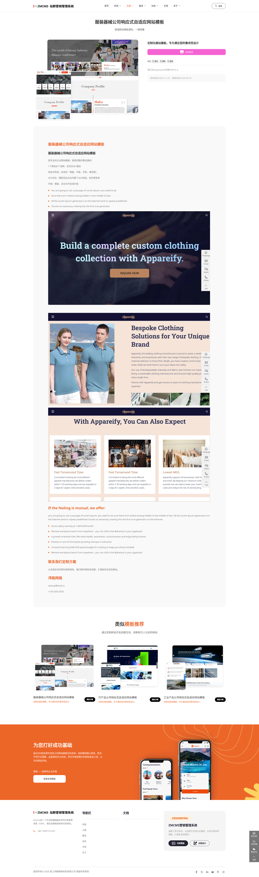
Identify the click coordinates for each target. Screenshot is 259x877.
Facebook (196, 872)
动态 (153, 5)
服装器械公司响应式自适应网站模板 (53, 697)
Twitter (202, 872)
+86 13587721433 (46, 831)
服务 (141, 5)
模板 (163, 61)
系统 (116, 5)
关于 (175, 5)
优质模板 (181, 843)
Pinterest (218, 872)
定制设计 (202, 843)
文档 (166, 5)
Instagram (223, 872)
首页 (106, 5)
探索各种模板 (49, 778)
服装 (171, 61)
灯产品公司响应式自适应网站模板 (117, 697)
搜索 (220, 6)
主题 (129, 5)
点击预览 (189, 52)
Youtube (212, 872)
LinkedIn (207, 872)
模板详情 (90, 699)
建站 (156, 61)
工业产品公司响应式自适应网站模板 (184, 697)
